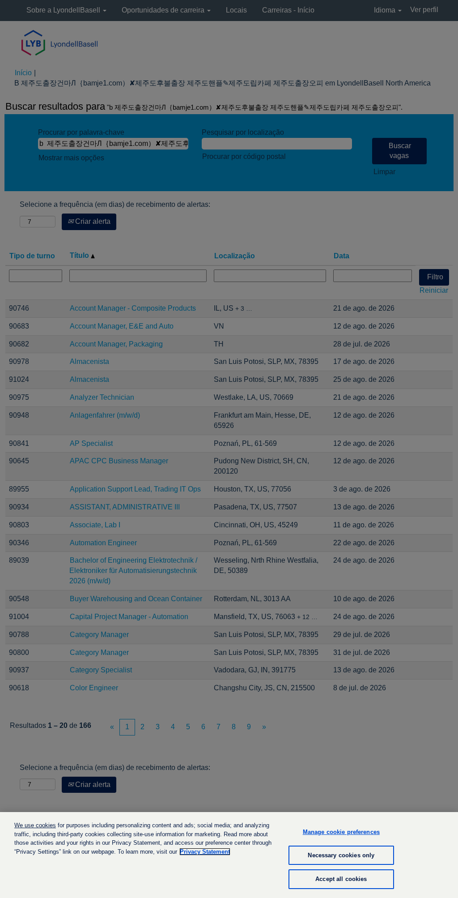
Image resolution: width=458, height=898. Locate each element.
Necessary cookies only (341, 855)
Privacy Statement (205, 851)
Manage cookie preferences (341, 832)
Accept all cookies (341, 879)
